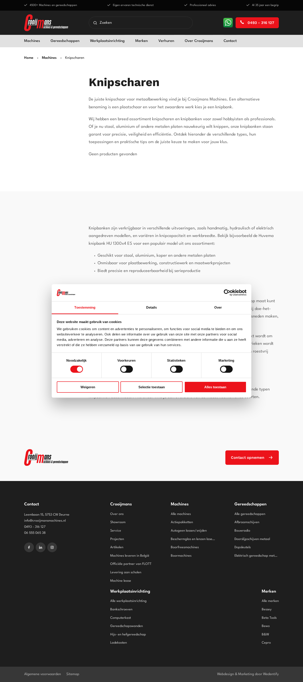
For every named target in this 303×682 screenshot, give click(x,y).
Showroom (118, 522)
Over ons (117, 514)
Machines (32, 41)
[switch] (126, 369)
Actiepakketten (182, 522)
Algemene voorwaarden (42, 674)
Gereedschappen (65, 41)
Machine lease (120, 581)
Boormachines (181, 556)
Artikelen (116, 547)
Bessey (267, 609)
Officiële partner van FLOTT (131, 564)
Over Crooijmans (199, 41)
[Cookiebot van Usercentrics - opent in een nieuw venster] (227, 292)
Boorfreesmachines (185, 547)
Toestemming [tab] (84, 307)
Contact (230, 41)
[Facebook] (29, 547)
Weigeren (88, 387)
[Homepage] (46, 22)
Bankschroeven (121, 609)
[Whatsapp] (228, 23)
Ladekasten (118, 643)
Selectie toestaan (151, 387)
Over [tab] (218, 307)
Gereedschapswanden (126, 626)
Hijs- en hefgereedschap (128, 634)
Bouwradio (242, 530)
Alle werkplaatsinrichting (128, 601)
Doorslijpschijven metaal (252, 539)
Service (115, 530)
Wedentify (271, 674)
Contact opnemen (247, 457)
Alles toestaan (215, 387)
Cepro (266, 643)
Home (28, 58)
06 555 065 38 (35, 533)
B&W (265, 634)
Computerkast (120, 618)
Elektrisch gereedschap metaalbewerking (256, 556)
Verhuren (166, 41)
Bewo (266, 626)
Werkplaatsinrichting (107, 41)
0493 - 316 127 (260, 22)
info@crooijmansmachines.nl (45, 520)
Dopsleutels (242, 547)
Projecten (117, 539)
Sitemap (72, 674)
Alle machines (181, 514)
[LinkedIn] (40, 547)
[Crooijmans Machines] (46, 457)
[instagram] (52, 547)
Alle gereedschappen (249, 514)
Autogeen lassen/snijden (189, 530)
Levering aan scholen (125, 572)
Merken (141, 41)
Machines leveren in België (129, 556)
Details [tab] (151, 307)
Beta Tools (269, 618)
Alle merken (270, 601)
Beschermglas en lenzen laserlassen (193, 539)
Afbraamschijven (246, 522)
